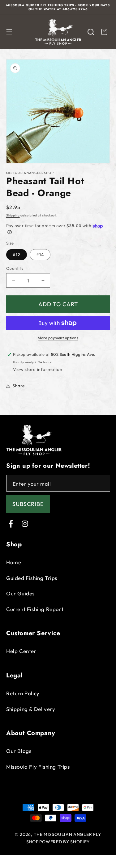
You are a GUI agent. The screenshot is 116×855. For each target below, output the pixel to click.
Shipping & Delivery (30, 709)
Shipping (13, 215)
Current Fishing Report (34, 609)
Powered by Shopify (64, 842)
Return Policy (23, 693)
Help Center (21, 651)
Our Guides (20, 593)
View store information (37, 369)
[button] (9, 32)
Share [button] (18, 385)
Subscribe (28, 504)
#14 (40, 254)
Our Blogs (18, 751)
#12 (16, 254)
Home (13, 562)
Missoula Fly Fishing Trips (38, 766)
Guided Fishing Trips (31, 578)
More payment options (58, 337)
